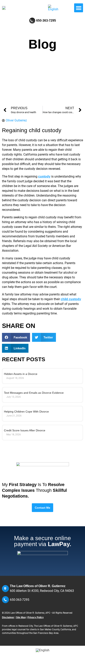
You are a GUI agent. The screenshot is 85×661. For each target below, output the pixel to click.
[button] (78, 7)
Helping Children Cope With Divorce (26, 411)
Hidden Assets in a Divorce (20, 373)
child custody (71, 299)
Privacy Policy (35, 617)
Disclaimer (8, 617)
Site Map (21, 617)
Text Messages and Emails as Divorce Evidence (34, 392)
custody (44, 176)
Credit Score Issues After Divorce (24, 430)
